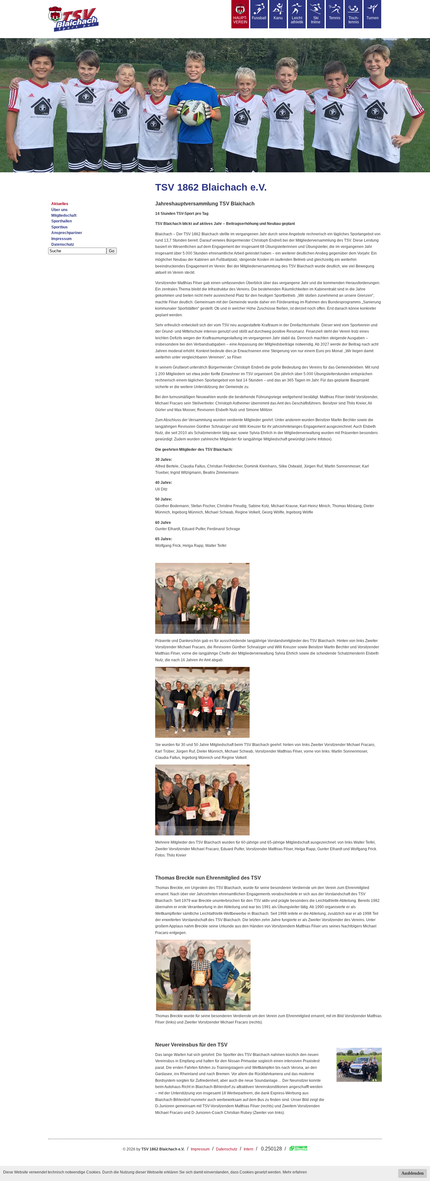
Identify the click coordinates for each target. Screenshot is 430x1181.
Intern (248, 1149)
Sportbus (59, 227)
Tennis (334, 18)
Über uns (59, 210)
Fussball (259, 18)
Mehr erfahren (295, 1172)
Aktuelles (59, 204)
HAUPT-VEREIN (240, 20)
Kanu (278, 18)
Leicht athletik (297, 20)
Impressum (61, 239)
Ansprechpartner (66, 233)
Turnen (372, 18)
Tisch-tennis (353, 20)
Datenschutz (62, 244)
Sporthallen (61, 221)
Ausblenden (412, 1173)
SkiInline (315, 20)
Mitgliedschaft (63, 215)
